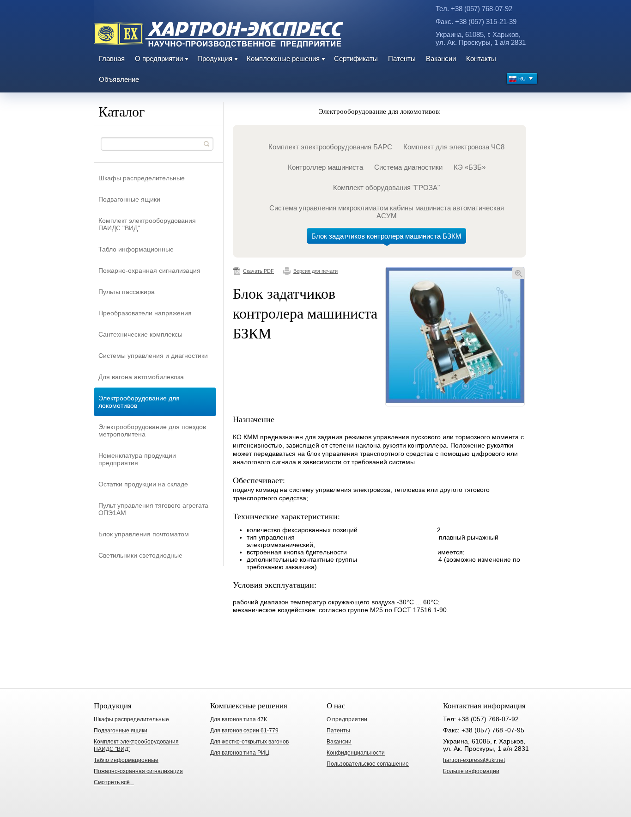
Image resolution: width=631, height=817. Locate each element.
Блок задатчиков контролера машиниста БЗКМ (386, 236)
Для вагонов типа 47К (238, 719)
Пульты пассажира (126, 291)
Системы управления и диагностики (153, 355)
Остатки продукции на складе (143, 484)
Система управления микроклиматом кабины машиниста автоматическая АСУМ (386, 212)
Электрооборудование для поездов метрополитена (152, 430)
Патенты (402, 58)
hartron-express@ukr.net (474, 760)
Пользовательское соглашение (368, 764)
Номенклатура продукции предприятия (137, 459)
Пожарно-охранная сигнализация (149, 270)
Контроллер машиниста (325, 167)
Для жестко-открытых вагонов (249, 741)
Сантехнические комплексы (140, 334)
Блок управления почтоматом (143, 534)
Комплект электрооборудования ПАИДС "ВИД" (147, 224)
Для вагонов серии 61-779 (244, 730)
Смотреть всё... (114, 782)
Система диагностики (408, 167)
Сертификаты (356, 58)
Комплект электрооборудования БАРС (330, 147)
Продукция (214, 58)
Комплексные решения (283, 58)
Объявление (119, 79)
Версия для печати (315, 271)
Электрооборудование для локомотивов (139, 401)
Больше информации (471, 771)
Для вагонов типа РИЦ (239, 752)
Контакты (481, 58)
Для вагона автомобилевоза (141, 377)
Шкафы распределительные (141, 178)
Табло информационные (136, 249)
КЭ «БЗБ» (469, 167)
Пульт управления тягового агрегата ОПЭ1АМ (153, 509)
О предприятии (159, 58)
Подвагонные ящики (129, 199)
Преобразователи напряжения (145, 313)
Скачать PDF (258, 271)
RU (522, 78)
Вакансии (441, 58)
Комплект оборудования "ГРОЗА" (386, 187)
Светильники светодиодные (140, 555)
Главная (112, 58)
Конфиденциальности (356, 752)
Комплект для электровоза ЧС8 (453, 147)
